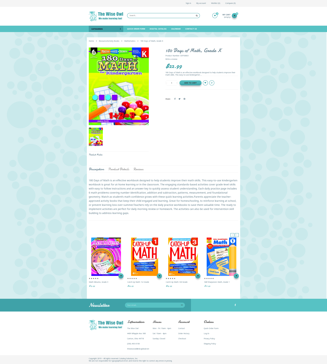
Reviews (138, 169)
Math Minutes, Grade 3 (98, 282)
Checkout (182, 338)
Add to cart (190, 83)
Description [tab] (96, 169)
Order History (183, 333)
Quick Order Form (211, 328)
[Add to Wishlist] (205, 82)
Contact (181, 328)
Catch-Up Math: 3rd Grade (177, 282)
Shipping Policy (210, 343)
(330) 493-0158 (133, 343)
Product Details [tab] (118, 169)
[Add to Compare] (211, 82)
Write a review (171, 59)
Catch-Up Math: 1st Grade (138, 282)
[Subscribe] (182, 305)
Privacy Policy (209, 338)
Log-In (206, 333)
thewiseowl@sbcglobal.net (138, 349)
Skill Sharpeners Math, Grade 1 (217, 282)
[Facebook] (235, 305)
